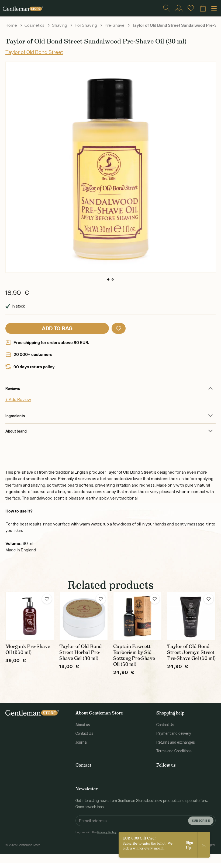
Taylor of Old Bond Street (34, 52)
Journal (81, 742)
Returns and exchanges (175, 742)
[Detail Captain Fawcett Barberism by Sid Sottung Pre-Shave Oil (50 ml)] (137, 616)
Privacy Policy (106, 832)
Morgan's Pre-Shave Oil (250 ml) (27, 649)
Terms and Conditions (174, 751)
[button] (108, 279)
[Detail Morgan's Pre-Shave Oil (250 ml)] (29, 616)
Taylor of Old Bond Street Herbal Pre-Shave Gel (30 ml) (80, 652)
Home (11, 25)
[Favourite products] (191, 8)
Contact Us (84, 733)
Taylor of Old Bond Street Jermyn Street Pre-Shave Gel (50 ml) (191, 652)
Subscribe (201, 820)
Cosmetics (34, 25)
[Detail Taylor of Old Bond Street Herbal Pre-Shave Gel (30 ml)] (83, 616)
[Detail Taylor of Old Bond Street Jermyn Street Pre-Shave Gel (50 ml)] (191, 616)
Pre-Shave (115, 25)
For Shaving (86, 25)
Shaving (59, 25)
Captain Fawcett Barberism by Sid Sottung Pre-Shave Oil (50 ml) (134, 655)
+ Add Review (18, 399)
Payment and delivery (173, 733)
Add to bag (57, 328)
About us (82, 725)
